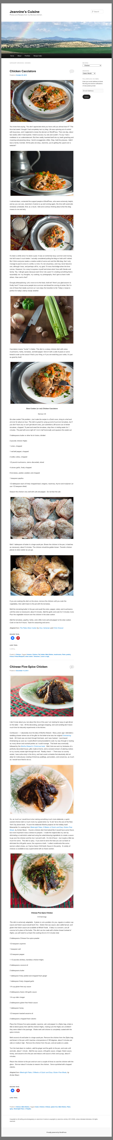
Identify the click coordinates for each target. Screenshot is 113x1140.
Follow (87, 97)
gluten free (54, 1107)
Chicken (18, 654)
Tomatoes (37, 656)
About (19, 56)
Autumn (29, 654)
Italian (43, 654)
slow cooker (29, 656)
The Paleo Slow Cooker (28, 628)
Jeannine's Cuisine (25, 11)
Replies (28, 1109)
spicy (11, 1109)
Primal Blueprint (19, 656)
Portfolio (27, 56)
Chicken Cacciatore (23, 71)
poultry (68, 654)
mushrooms (57, 654)
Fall (39, 654)
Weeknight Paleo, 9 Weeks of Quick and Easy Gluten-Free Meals (43, 1072)
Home (12, 56)
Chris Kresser (58, 628)
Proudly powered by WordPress (56, 1132)
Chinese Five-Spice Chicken (28, 667)
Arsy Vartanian (44, 628)
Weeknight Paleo (19, 1109)
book (33, 746)
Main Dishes (49, 654)
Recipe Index (38, 56)
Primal (12, 656)
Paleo (64, 654)
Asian (37, 1107)
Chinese (47, 1107)
